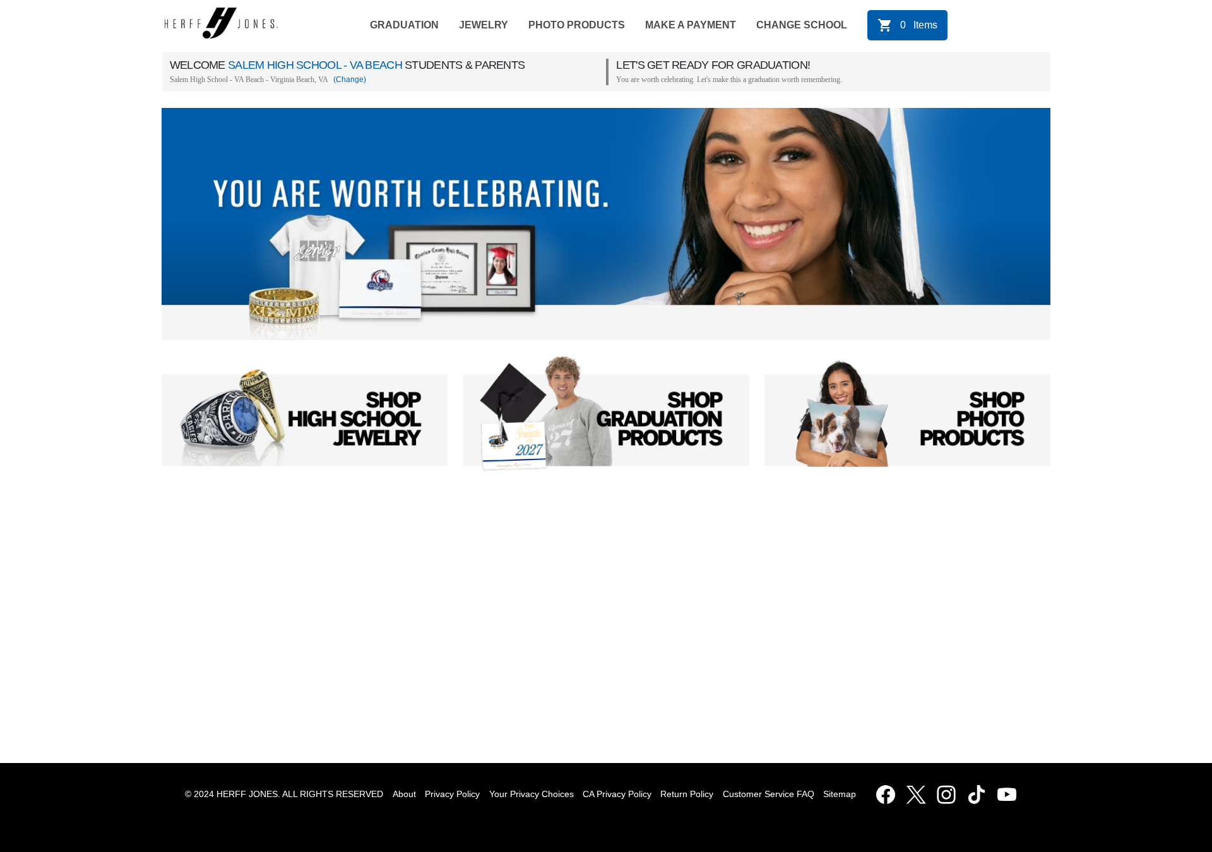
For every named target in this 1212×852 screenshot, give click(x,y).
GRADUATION (404, 25)
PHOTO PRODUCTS (576, 25)
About (404, 794)
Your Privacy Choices (531, 794)
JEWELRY (483, 25)
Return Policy (686, 794)
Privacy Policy (452, 794)
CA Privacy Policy (617, 794)
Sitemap (842, 794)
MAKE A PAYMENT (690, 25)
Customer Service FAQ (768, 794)
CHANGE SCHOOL (801, 25)
